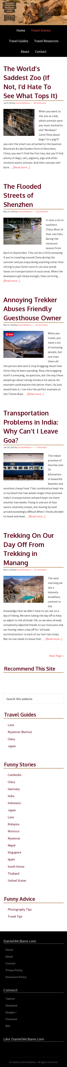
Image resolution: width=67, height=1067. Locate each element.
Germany (14, 789)
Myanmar (14, 838)
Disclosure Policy (16, 977)
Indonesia (14, 803)
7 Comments (41, 447)
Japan (12, 746)
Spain (11, 859)
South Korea (16, 866)
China (11, 739)
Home (9, 949)
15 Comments (41, 211)
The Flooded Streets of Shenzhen (22, 195)
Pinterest (11, 1019)
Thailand (13, 873)
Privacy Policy (14, 970)
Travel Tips (15, 916)
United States (17, 880)
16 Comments (41, 325)
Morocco (13, 831)
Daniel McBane (28, 1062)
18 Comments (39, 103)
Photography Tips (20, 909)
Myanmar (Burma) (20, 732)
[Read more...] (21, 167)
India (11, 796)
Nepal (11, 845)
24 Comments (40, 569)
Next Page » (56, 655)
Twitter (10, 998)
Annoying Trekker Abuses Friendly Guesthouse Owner (32, 309)
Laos (11, 725)
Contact (11, 963)
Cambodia (14, 775)
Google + (11, 1012)
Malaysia (13, 824)
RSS (8, 1026)
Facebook (11, 1005)
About (9, 956)
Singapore (14, 852)
